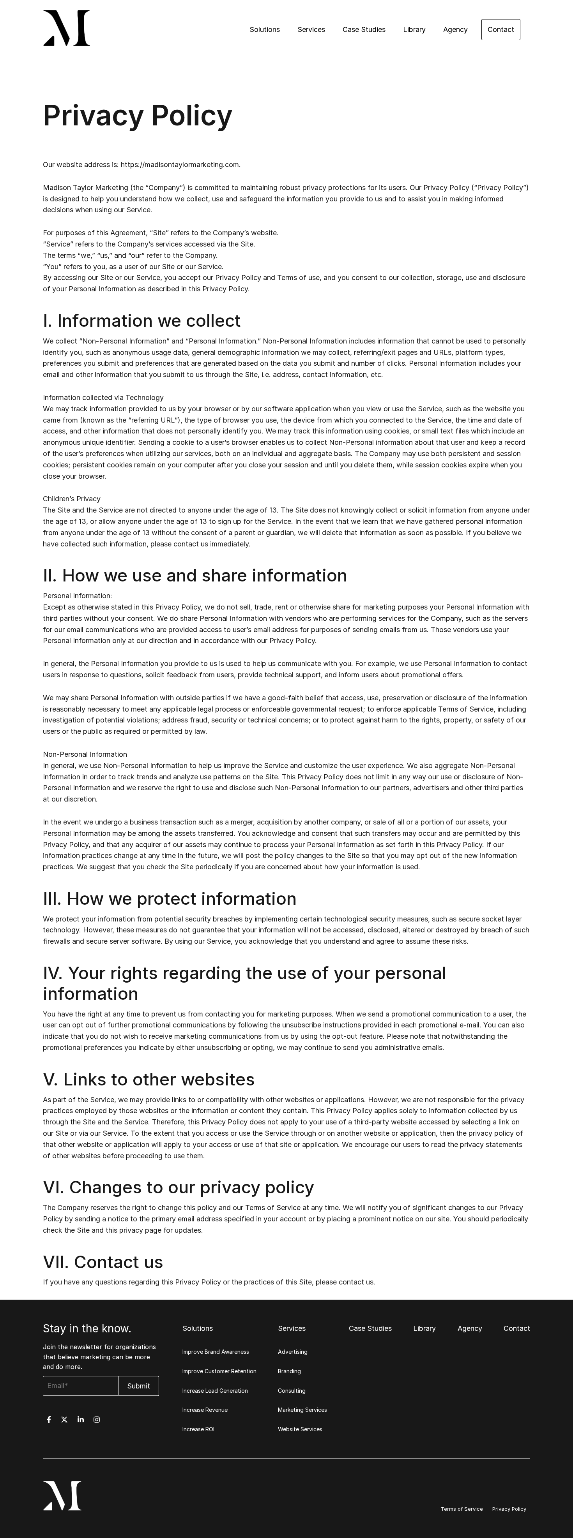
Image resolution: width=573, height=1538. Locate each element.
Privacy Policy (509, 1509)
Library (414, 29)
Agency (455, 29)
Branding (289, 1371)
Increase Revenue (205, 1409)
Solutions (264, 29)
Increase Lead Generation (215, 1390)
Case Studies (364, 29)
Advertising (293, 1351)
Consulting (292, 1390)
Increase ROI (198, 1429)
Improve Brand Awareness (215, 1351)
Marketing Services (302, 1409)
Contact (501, 29)
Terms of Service (462, 1509)
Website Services (300, 1429)
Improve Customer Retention (219, 1371)
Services (311, 29)
